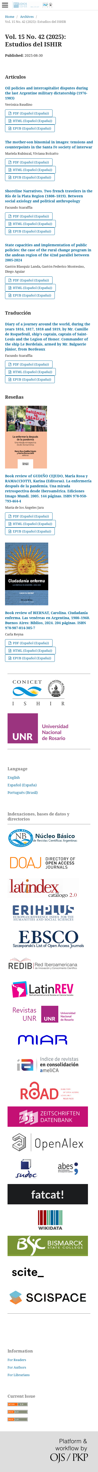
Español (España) (22, 785)
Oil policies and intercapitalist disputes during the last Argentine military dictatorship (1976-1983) (46, 93)
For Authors (17, 1367)
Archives (27, 16)
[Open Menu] (5, 5)
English (14, 777)
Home (9, 16)
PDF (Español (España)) (30, 113)
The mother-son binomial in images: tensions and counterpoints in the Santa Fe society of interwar (49, 144)
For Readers (17, 1360)
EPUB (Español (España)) (31, 128)
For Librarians (19, 1375)
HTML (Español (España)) (32, 121)
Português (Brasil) (23, 792)
